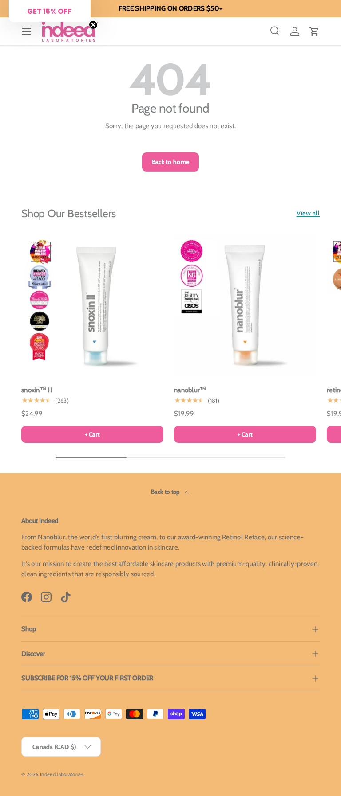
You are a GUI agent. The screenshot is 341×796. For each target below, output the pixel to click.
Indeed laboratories (61, 774)
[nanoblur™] (245, 305)
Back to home (171, 161)
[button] (314, 31)
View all (308, 213)
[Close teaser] (93, 24)
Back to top (166, 491)
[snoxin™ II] (92, 305)
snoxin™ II (36, 390)
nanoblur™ (190, 390)
